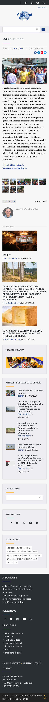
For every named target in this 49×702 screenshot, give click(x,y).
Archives (9, 636)
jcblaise (18, 48)
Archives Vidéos (12, 640)
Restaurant (31, 559)
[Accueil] (24, 20)
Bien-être (37, 555)
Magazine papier (24, 362)
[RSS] (44, 3)
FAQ (7, 649)
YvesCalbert (9, 258)
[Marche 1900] (5, 182)
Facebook (35, 52)
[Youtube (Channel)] (37, 3)
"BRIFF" (6, 255)
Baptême (27, 555)
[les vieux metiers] (13, 189)
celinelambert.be (20, 699)
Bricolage (11, 559)
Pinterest (42, 52)
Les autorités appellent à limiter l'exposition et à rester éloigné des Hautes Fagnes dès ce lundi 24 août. (30, 406)
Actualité (9, 201)
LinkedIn (38, 52)
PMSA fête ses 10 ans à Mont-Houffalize (29, 446)
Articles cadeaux (14, 555)
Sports (10, 563)
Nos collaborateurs (14, 633)
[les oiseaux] (20, 189)
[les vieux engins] (5, 189)
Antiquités (11, 552)
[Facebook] (20, 3)
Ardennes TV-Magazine (28, 552)
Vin (16, 563)
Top (44, 698)
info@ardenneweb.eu (12, 676)
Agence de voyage (14, 548)
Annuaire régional (13, 643)
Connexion (42, 7)
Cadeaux (20, 559)
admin (21, 396)
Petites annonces (13, 646)
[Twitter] (25, 3)
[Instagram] (31, 3)
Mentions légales (13, 653)
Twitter (45, 52)
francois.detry (11, 303)
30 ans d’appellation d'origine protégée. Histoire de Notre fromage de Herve (22, 333)
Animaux (27, 548)
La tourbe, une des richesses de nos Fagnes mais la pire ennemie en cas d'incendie (28, 428)
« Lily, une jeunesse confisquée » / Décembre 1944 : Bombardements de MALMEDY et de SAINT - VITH (30, 460)
